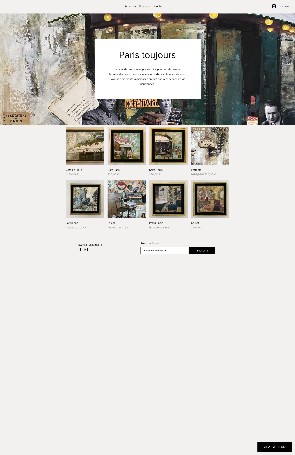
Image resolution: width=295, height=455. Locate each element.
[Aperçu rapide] (85, 146)
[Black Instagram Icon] (86, 249)
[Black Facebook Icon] (80, 249)
